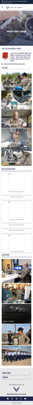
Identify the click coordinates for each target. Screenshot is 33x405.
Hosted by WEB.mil (16, 403)
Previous (3, 27)
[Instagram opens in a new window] (12, 398)
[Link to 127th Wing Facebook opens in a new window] (8, 398)
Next (29, 27)
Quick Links (6, 373)
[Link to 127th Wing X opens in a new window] (21, 398)
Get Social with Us (16, 385)
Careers (5, 377)
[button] (7, 3)
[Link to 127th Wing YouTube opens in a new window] (25, 398)
